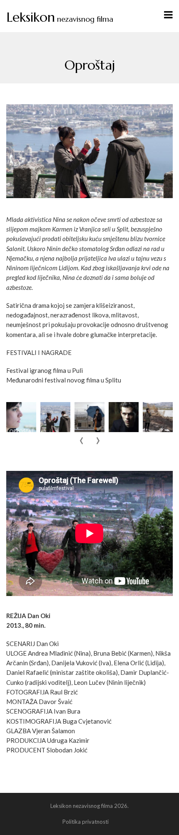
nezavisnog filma (59, 19)
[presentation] (81, 441)
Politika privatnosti (85, 821)
